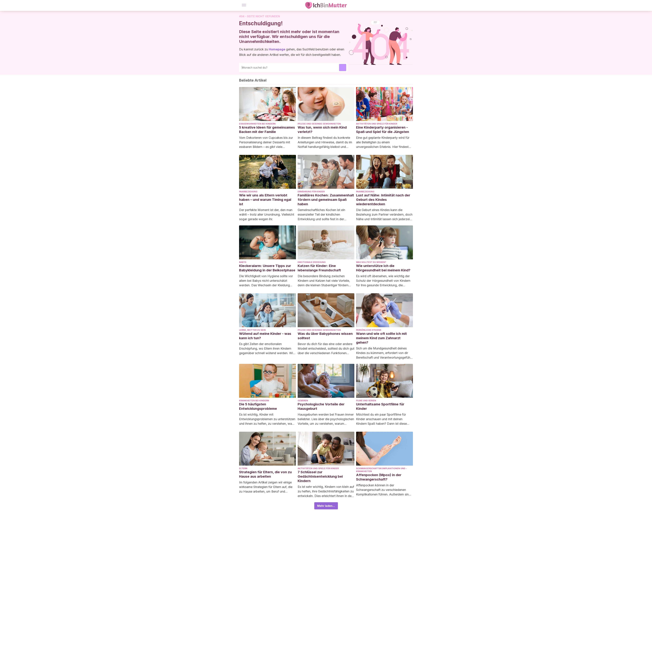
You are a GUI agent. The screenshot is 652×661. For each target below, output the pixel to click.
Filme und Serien (366, 400)
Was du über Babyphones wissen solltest (325, 336)
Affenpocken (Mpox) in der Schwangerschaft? (378, 477)
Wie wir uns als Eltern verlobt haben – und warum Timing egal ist (265, 199)
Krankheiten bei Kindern (254, 400)
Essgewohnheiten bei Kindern (257, 123)
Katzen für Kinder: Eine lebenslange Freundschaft (319, 268)
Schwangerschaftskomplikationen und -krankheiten (381, 470)
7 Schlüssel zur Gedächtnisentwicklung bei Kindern (320, 476)
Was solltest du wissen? (371, 262)
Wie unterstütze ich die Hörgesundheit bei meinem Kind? (383, 268)
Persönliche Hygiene (368, 330)
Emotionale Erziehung (312, 262)
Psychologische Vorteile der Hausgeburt (321, 406)
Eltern (243, 468)
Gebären (303, 400)
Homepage (277, 49)
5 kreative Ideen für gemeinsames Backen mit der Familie (267, 129)
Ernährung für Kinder (311, 191)
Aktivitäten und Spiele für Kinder (376, 123)
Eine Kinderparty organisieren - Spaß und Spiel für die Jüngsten (382, 129)
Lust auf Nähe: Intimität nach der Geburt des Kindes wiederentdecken (383, 199)
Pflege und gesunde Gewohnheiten (319, 123)
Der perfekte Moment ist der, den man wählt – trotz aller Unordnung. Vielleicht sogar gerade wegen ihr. (266, 214)
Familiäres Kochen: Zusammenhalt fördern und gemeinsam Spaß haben (326, 199)
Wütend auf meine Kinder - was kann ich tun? (265, 336)
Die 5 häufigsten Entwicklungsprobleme (258, 406)
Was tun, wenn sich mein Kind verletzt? (322, 129)
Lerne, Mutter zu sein (252, 330)
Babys (242, 262)
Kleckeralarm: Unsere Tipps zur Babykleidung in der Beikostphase (267, 268)
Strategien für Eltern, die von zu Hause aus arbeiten (265, 474)
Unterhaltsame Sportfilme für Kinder (380, 406)
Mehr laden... (326, 505)
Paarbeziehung (248, 191)
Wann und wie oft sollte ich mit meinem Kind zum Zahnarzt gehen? (381, 338)
